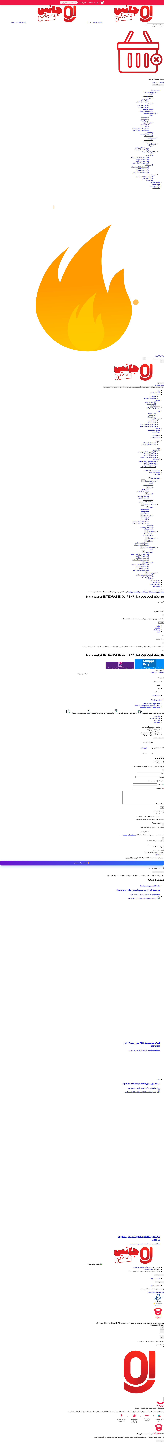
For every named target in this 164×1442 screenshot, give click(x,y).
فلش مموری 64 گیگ (150, 454)
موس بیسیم (152, 413)
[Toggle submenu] (149, 478)
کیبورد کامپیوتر (155, 419)
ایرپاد (158, 391)
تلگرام (158, 626)
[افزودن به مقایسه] (163, 650)
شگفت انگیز (156, 586)
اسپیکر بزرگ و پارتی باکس (152, 470)
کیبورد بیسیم (152, 423)
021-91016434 (148, 1385)
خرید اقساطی (156, 582)
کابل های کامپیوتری (154, 430)
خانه (162, 592)
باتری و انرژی (152, 538)
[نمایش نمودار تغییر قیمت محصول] (163, 635)
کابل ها (158, 400)
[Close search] (162, 361)
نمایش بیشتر (159, 738)
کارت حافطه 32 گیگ (150, 465)
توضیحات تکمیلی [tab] (154, 718)
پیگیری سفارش (155, 581)
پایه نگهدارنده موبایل (153, 408)
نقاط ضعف (159, 788)
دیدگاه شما (160, 804)
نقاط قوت (160, 784)
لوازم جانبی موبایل (150, 481)
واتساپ (157, 628)
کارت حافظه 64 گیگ (150, 463)
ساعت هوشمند (155, 406)
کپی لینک (160, 622)
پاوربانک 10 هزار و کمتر (149, 443)
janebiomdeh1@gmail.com (141, 1383)
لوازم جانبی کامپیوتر (150, 504)
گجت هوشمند (151, 532)
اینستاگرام (157, 630)
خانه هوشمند (156, 435)
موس (158, 411)
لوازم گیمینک (156, 432)
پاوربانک (157, 441)
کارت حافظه (156, 459)
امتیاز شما (161, 781)
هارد (158, 448)
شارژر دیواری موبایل (150, 398)
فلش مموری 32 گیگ (150, 456)
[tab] (158, 387)
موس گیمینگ (152, 417)
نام (162, 774)
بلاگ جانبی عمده (155, 584)
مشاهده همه (156, 695)
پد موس (157, 428)
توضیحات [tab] (157, 717)
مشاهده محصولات (158, 83)
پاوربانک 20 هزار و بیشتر (148, 445)
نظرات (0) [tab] (157, 720)
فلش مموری (156, 450)
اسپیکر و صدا (152, 573)
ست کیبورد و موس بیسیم (148, 424)
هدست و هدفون (155, 393)
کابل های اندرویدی (150, 402)
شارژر (158, 394)
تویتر (158, 632)
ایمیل (162, 777)
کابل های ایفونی (151, 404)
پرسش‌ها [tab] (157, 722)
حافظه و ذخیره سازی (149, 547)
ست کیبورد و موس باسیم (148, 426)
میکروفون (157, 474)
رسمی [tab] (161, 1440)
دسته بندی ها (155, 478)
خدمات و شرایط (155, 1394)
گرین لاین (143, 748)
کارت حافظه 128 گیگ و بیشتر (147, 461)
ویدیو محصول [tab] (154, 1440)
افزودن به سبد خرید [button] (136, 895)
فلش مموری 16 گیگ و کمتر (148, 457)
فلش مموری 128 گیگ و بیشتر (147, 452)
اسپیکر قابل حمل (154, 472)
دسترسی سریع (155, 1401)
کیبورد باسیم (152, 421)
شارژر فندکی (152, 396)
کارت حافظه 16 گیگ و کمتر (148, 467)
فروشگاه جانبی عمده (129, 835)
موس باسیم (152, 415)
